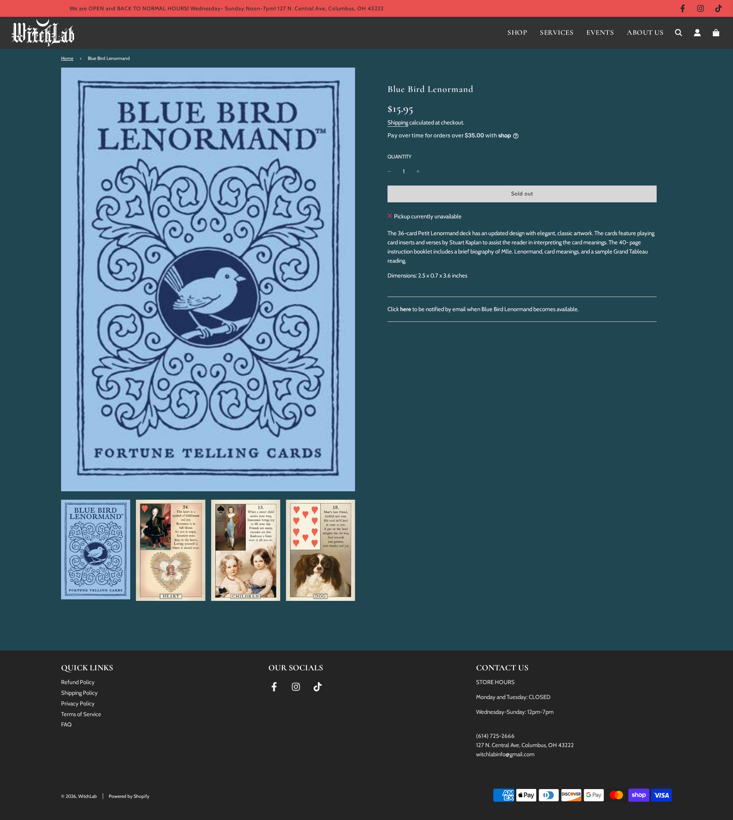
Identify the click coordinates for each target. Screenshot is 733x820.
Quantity (399, 156)
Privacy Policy (78, 703)
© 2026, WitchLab (79, 796)
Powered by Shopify (129, 796)
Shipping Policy (79, 692)
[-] (389, 171)
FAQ (66, 724)
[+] (418, 171)
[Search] (678, 32)
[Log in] (697, 32)
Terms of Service (81, 714)
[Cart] (717, 32)
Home (67, 58)
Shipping (397, 122)
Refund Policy (78, 682)
